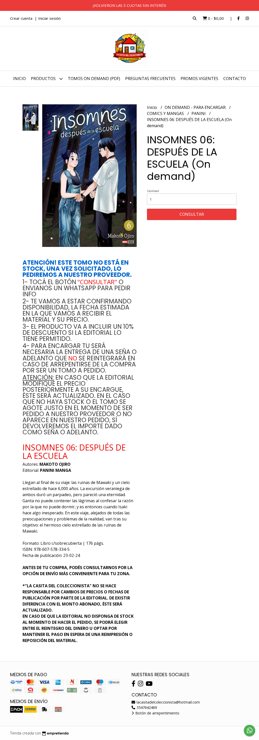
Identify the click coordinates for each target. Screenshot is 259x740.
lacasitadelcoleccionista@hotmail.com (168, 702)
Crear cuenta (21, 18)
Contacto (234, 78)
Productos (44, 78)
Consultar (192, 214)
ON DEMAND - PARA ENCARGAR (196, 107)
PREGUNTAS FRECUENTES (150, 78)
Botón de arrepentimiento (156, 713)
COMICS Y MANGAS (166, 113)
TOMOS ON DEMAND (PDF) (94, 78)
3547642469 (146, 707)
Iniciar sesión (49, 18)
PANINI (199, 113)
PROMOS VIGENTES (199, 78)
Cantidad (153, 191)
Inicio (19, 78)
